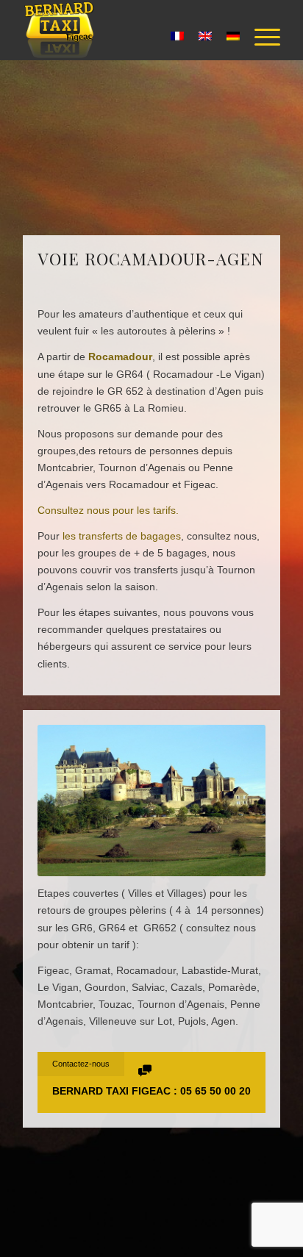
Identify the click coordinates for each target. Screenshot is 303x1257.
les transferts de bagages (122, 536)
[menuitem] (260, 37)
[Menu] (260, 37)
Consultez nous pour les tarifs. (108, 510)
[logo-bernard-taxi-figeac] (126, 30)
